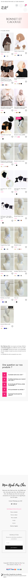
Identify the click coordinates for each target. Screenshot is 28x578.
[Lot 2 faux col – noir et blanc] (7, 179)
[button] (25, 10)
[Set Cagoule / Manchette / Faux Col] (20, 179)
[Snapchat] (14, 504)
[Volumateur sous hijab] (7, 125)
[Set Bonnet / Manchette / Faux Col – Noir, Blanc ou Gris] (7, 206)
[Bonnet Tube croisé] (20, 206)
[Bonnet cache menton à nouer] (20, 68)
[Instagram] (13, 504)
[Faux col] (20, 288)
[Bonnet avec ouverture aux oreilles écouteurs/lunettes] (7, 151)
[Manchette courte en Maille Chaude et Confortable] (7, 97)
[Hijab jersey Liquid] (7, 42)
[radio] (1, 56)
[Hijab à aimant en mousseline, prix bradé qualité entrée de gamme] (7, 68)
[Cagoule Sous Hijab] (7, 235)
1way (20, 564)
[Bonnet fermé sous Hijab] (7, 261)
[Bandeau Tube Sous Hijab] (20, 261)
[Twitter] (11, 504)
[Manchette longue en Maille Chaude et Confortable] (20, 97)
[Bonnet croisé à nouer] (20, 151)
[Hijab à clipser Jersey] (20, 41)
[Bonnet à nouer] (20, 235)
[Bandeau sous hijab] (7, 288)
